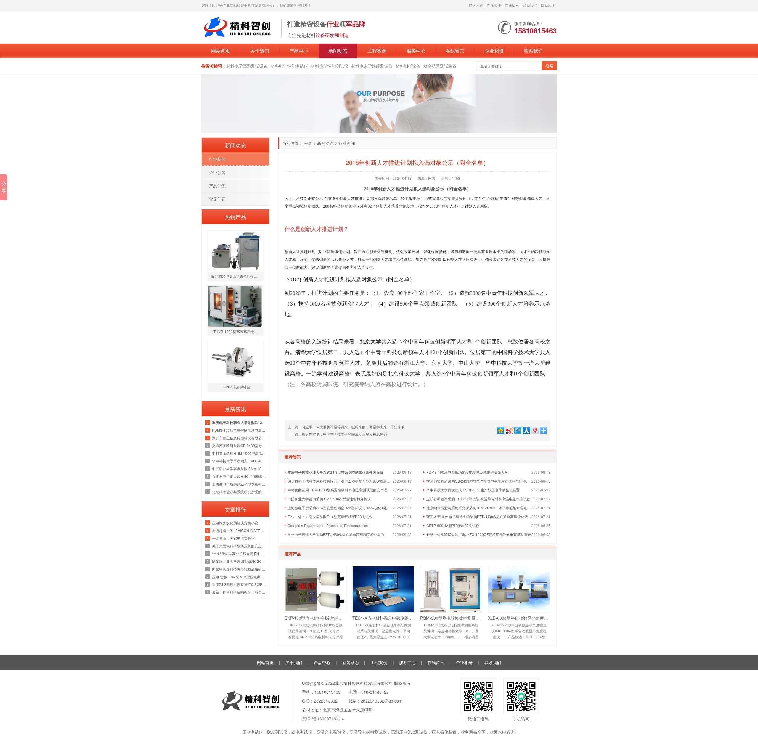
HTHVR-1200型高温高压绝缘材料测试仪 (237, 331)
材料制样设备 (408, 66)
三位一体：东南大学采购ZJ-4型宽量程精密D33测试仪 (330, 516)
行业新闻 (346, 143)
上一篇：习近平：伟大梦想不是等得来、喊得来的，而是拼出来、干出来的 (346, 426)
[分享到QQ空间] (500, 429)
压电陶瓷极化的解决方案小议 (235, 522)
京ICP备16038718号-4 (323, 718)
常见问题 (217, 199)
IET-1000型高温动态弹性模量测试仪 (237, 276)
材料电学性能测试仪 (289, 66)
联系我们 (530, 5)
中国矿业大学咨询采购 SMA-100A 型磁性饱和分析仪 (329, 498)
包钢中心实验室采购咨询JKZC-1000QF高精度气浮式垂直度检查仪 (478, 534)
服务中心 (416, 50)
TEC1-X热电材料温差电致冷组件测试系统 (383, 618)
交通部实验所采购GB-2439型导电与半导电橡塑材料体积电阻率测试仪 (478, 480)
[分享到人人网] (526, 429)
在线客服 (494, 5)
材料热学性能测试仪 (329, 66)
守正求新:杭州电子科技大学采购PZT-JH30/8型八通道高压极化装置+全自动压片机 (478, 516)
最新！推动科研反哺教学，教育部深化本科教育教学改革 (239, 591)
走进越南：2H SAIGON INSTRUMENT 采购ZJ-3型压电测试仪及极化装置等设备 (239, 530)
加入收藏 (476, 5)
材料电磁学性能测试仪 (372, 66)
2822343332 (326, 701)
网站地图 (548, 5)
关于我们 (259, 50)
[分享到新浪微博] (509, 429)
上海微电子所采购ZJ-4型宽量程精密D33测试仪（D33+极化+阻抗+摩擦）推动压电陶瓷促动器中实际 (340, 507)
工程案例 (376, 50)
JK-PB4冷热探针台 (235, 386)
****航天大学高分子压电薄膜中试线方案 (239, 553)
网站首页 (220, 50)
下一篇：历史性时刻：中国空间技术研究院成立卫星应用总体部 (337, 433)
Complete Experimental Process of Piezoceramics (328, 525)
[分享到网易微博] (534, 429)
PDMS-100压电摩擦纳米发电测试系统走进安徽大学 (467, 472)
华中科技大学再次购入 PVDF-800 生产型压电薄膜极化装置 (473, 489)
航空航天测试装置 (440, 66)
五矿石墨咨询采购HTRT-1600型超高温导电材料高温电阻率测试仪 (478, 498)
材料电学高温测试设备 (247, 66)
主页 (308, 143)
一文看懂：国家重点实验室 (233, 538)
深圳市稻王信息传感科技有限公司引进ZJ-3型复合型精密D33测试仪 (340, 480)
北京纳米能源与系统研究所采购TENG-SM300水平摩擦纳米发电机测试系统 (478, 507)
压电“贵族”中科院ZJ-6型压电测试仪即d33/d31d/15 (239, 576)
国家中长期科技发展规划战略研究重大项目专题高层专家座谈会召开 (239, 568)
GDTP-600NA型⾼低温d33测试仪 (452, 525)
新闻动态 (337, 50)
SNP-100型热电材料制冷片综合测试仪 (315, 618)
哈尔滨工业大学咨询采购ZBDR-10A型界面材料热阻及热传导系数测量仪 (239, 561)
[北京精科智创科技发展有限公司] (238, 27)
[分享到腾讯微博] (517, 429)
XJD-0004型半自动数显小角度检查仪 (519, 618)
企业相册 (494, 50)
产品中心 (298, 50)
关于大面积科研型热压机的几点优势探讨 (239, 545)
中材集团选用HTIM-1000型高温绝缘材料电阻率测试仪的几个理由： (340, 489)
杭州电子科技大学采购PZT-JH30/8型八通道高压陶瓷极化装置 (336, 534)
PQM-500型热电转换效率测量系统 (451, 618)
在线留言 (512, 5)
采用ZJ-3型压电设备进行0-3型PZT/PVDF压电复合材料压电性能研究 (239, 584)
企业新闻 (217, 172)
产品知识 (217, 186)
